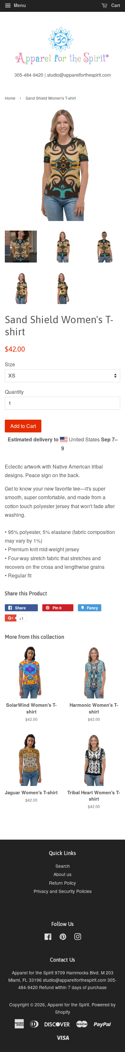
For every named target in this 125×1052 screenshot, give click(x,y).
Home (10, 98)
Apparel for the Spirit (68, 1004)
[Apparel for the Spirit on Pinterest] (62, 937)
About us (62, 874)
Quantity (14, 391)
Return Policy (62, 883)
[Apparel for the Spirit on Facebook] (48, 937)
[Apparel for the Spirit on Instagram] (77, 937)
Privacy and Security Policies (63, 891)
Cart (115, 5)
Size (10, 364)
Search (62, 866)
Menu (19, 5)
